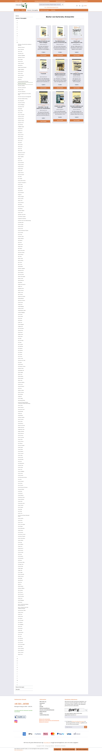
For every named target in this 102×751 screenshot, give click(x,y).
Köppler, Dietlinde (21, 431)
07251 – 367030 (18, 1)
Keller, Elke (20, 142)
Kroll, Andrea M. (20, 558)
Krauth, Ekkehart (20, 495)
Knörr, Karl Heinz (21, 328)
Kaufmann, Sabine (21, 120)
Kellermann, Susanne (21, 152)
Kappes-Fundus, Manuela (22, 67)
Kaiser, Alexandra (21, 49)
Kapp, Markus (20, 65)
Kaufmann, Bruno (21, 118)
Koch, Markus (20, 348)
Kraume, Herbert (21, 481)
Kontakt (41, 706)
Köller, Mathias (20, 394)
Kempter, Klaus (20, 168)
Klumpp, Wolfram (21, 298)
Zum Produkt (43, 55)
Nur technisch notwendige (69, 749)
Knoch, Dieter (20, 314)
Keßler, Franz (20, 188)
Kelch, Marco (20, 132)
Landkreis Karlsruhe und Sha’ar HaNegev (43, 41)
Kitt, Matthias (20, 240)
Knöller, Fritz (20, 322)
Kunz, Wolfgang (20, 624)
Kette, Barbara (20, 190)
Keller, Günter (20, 144)
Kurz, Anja (19, 636)
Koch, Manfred (20, 346)
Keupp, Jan (19, 194)
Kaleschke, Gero (20, 53)
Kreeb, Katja (20, 509)
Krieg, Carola (20, 546)
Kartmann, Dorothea (21, 102)
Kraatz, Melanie (20, 451)
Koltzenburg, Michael (21, 400)
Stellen (41, 713)
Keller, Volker (20, 150)
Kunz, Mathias (20, 622)
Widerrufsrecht (43, 711)
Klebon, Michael (20, 254)
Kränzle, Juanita (20, 475)
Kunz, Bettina (20, 618)
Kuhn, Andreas (20, 590)
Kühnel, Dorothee (21, 596)
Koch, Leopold (20, 344)
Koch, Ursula (20, 356)
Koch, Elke (19, 338)
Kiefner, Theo (20, 200)
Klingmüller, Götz (21, 288)
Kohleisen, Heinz (20, 368)
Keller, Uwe (20, 148)
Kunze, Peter (20, 626)
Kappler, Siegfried (21, 69)
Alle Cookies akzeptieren (82, 749)
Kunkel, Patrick (20, 616)
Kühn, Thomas (20, 592)
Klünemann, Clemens (21, 300)
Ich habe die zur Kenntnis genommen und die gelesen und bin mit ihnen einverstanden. (76, 723)
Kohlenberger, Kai (21, 370)
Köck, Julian (20, 362)
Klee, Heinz (20, 256)
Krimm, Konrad (20, 550)
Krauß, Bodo (20, 491)
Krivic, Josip (20, 554)
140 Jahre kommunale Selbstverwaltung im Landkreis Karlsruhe (59, 74)
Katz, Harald (20, 112)
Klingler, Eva (20, 286)
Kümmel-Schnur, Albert (22, 610)
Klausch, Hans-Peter (21, 250)
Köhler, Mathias (20, 376)
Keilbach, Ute (20, 130)
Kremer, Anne (20, 522)
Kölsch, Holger (20, 398)
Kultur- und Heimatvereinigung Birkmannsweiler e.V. (23, 605)
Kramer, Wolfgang (21, 471)
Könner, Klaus (20, 421)
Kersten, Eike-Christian (22, 180)
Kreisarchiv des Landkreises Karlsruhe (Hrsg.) (76, 39)
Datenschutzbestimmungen (78, 721)
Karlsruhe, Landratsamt (22, 87)
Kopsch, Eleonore (21, 433)
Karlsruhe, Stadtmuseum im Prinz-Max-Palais (24, 94)
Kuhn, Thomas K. (20, 594)
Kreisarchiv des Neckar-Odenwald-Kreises (23, 516)
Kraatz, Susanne (20, 453)
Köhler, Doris (20, 374)
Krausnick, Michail (21, 489)
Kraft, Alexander (20, 459)
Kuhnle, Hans (20, 598)
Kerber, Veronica (21, 172)
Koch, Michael (20, 350)
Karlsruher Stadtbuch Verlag (22, 98)
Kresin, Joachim (20, 532)
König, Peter (20, 413)
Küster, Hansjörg (21, 648)
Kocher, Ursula (20, 358)
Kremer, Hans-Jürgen (21, 524)
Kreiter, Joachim (20, 518)
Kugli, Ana (19, 584)
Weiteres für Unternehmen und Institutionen (49, 720)
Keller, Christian (20, 138)
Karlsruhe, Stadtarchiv (21, 91)
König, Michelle (20, 411)
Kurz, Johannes (20, 638)
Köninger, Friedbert (21, 417)
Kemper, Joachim (21, 164)
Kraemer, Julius (20, 457)
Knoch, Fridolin (20, 316)
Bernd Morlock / (44, 38)
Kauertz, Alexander (21, 114)
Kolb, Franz (20, 388)
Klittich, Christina (21, 290)
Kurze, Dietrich (20, 642)
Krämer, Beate (20, 467)
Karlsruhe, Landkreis (21, 85)
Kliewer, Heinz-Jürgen (21, 276)
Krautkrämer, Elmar (21, 497)
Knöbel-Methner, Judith (22, 310)
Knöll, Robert (20, 320)
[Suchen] (62, 4)
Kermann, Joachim (21, 174)
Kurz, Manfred (20, 640)
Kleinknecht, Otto (21, 270)
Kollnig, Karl (20, 396)
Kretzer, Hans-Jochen (21, 538)
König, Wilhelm (20, 415)
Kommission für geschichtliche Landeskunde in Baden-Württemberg (24, 403)
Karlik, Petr (20, 79)
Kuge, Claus (20, 582)
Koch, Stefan (20, 354)
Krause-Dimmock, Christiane (22, 487)
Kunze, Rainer (20, 628)
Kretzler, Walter (20, 540)
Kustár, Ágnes (20, 646)
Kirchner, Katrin (20, 226)
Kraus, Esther (20, 483)
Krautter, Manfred (21, 499)
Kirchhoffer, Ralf (20, 222)
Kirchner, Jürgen (20, 224)
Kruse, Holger (20, 572)
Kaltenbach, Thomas (21, 57)
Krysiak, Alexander (21, 574)
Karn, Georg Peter (21, 100)
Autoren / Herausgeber (21, 18)
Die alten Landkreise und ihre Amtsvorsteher (76, 106)
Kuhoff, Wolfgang (21, 600)
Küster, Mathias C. (21, 650)
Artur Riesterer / (45, 104)
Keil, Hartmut (20, 128)
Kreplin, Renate (20, 530)
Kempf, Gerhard (20, 166)
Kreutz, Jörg (20, 542)
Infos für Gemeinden (60, 1)
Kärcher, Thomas (21, 75)
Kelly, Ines (19, 158)
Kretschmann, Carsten (21, 534)
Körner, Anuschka (21, 437)
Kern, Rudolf (20, 178)
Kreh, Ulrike (20, 511)
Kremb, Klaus (20, 520)
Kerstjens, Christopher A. (22, 182)
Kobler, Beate (20, 336)
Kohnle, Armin (20, 384)
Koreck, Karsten (20, 435)
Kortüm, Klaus (20, 439)
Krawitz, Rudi (20, 501)
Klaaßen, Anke (20, 244)
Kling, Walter (20, 282)
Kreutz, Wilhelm (20, 544)
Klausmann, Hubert (21, 252)
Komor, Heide (20, 405)
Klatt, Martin (20, 248)
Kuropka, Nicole (20, 632)
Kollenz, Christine (21, 392)
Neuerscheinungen (20, 687)
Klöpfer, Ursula (20, 292)
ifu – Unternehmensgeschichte (51, 7)
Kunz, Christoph (20, 620)
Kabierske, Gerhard (21, 47)
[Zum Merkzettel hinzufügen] (48, 35)
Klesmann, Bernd (21, 274)
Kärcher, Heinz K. (21, 71)
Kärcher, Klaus (20, 73)
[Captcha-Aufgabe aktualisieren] (86, 710)
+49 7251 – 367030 (21, 704)
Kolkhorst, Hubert (21, 390)
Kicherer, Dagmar (21, 196)
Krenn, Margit (20, 526)
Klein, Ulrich (20, 262)
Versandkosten (47, 742)
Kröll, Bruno (20, 560)
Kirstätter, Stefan (21, 236)
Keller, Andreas (20, 136)
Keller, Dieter (20, 140)
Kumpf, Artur (20, 614)
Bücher (17, 16)
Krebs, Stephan (20, 507)
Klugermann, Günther (21, 296)
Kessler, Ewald (20, 186)
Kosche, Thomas (20, 441)
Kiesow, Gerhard (20, 202)
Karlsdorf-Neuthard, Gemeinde (23, 81)
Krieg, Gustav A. (20, 548)
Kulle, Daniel (20, 602)
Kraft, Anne (20, 461)
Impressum (42, 703)
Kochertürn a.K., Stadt (21, 360)
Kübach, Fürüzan (20, 576)
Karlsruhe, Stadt (20, 89)
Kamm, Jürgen (20, 59)
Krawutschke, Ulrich (21, 503)
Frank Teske (77, 72)
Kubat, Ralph (20, 578)
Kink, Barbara (20, 208)
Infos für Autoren (84, 1)
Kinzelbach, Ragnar (21, 210)
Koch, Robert (20, 352)
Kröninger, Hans (20, 564)
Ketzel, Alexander (21, 192)
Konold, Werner (20, 423)
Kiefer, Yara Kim (20, 198)
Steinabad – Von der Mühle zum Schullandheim (43, 107)
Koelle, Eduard (20, 364)
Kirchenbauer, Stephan (22, 216)
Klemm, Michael (20, 272)
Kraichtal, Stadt (20, 465)
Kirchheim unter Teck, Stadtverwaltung (24, 220)
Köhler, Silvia (20, 380)
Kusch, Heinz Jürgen (21, 644)
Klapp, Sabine (20, 246)
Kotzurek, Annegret (21, 445)
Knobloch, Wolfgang (21, 312)
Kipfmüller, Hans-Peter (22, 214)
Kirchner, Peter (20, 228)
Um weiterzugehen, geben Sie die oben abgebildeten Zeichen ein (73, 714)
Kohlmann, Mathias (21, 382)
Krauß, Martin (20, 493)
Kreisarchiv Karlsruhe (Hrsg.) (43, 72)
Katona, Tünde (20, 110)
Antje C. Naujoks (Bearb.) (45, 39)
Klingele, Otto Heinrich (21, 284)
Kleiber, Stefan (20, 258)
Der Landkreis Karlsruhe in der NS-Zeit (76, 74)
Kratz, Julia (19, 479)
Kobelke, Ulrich (20, 334)
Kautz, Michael (20, 124)
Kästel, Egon (20, 108)
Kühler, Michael (20, 586)
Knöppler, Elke (20, 326)
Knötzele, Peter (20, 330)
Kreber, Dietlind (20, 505)
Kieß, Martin (20, 204)
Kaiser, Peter (20, 51)
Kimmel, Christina (21, 206)
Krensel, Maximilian (21, 528)
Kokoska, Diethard (21, 386)
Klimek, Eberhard (21, 280)
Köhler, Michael (20, 378)
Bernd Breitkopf (76, 104)
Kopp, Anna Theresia (21, 425)
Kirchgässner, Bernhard (22, 218)
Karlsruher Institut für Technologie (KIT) (24, 96)
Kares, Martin (20, 77)
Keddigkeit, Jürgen (21, 126)
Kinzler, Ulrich (20, 212)
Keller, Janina (20, 146)
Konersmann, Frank (21, 409)
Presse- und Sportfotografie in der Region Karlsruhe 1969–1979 (77, 41)
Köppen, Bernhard (21, 427)
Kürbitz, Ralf (20, 630)
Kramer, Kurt (20, 469)
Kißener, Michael (21, 238)
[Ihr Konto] (79, 5)
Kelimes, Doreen (20, 134)
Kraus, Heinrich (20, 485)
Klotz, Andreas (20, 294)
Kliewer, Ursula (20, 278)
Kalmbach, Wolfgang (21, 55)
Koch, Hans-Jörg (20, 340)
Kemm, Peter (20, 160)
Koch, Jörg (19, 342)
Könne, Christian (20, 419)
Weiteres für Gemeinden (44, 719)
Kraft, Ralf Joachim (21, 463)
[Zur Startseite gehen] (20, 5)
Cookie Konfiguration (44, 714)
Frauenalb (43, 73)
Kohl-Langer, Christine (21, 366)
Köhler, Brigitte (20, 372)
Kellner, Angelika (21, 156)
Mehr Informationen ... (18, 749)
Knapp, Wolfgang (21, 306)
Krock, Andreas (20, 556)
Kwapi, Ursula (20, 654)
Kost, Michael (20, 443)
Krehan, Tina (20, 513)
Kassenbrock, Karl (21, 106)
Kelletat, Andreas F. (21, 154)
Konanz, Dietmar (21, 407)
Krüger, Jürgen (20, 568)
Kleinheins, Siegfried (21, 268)
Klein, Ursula (20, 264)
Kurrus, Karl (20, 634)
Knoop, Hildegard (21, 324)
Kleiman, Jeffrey (20, 260)
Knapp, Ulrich (20, 304)
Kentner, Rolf (20, 170)
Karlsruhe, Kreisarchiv (22, 83)
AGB (40, 705)
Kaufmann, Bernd (21, 116)
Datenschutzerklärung (45, 708)
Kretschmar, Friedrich (21, 536)
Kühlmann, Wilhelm (21, 588)
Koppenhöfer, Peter (21, 429)
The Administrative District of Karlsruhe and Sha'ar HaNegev (60, 41)
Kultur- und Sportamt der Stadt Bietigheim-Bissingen (23, 608)
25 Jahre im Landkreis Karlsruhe (60, 106)
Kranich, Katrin (20, 473)
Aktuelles (18, 689)
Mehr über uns (43, 701)
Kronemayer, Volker (21, 562)
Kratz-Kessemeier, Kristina (22, 477)
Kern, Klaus (20, 176)
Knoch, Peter (20, 318)
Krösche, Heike (20, 566)
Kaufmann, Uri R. (21, 122)
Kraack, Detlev (20, 449)
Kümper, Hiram (20, 612)
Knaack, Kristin (20, 302)
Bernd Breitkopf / (39, 38)
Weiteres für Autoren (44, 722)
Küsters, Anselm (20, 652)
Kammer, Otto (20, 61)
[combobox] (50, 4)
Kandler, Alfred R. (21, 63)
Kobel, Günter (20, 332)
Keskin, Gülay (20, 184)
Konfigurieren (57, 749)
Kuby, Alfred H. (20, 580)
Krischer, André (20, 552)
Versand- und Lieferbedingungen (47, 709)
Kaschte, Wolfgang (21, 104)
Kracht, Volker (20, 455)
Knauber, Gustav (20, 308)
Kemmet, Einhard (21, 162)
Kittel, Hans (20, 242)
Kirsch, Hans (20, 234)
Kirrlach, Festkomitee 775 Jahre (23, 230)
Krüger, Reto (20, 570)
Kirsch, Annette (20, 232)
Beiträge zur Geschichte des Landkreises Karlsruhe (24, 45)
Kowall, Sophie (20, 447)
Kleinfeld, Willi (20, 266)
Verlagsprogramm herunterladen (42, 1)
